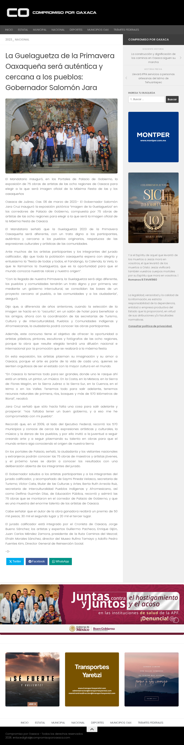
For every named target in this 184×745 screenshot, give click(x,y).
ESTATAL (23, 30)
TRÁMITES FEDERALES (126, 30)
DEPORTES (76, 30)
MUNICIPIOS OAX (98, 30)
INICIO (9, 30)
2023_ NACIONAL (17, 39)
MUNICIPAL (40, 30)
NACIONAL (58, 30)
